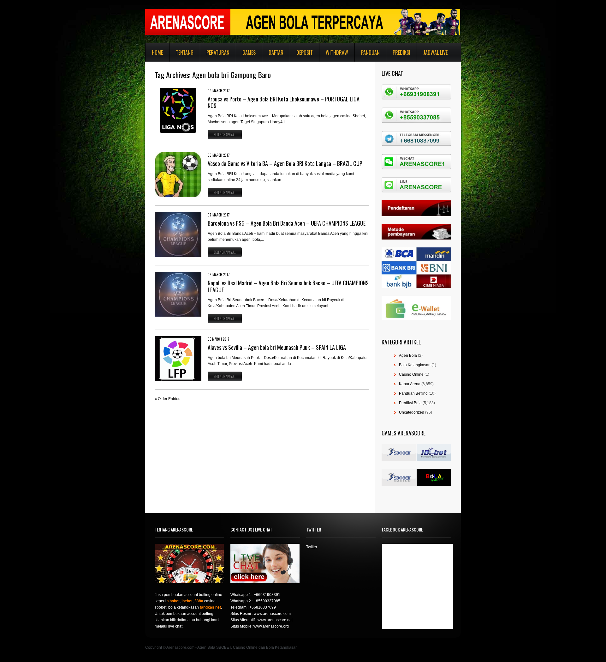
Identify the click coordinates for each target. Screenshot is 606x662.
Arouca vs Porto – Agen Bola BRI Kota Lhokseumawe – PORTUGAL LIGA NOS (283, 102)
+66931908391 (267, 594)
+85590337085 (267, 601)
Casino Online (411, 374)
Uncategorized (411, 412)
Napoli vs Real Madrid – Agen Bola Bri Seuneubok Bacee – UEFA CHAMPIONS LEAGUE (288, 286)
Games (249, 52)
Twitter (311, 547)
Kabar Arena (409, 384)
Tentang (184, 52)
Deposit (304, 52)
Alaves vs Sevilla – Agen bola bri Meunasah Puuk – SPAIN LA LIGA (277, 347)
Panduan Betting (413, 393)
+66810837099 (262, 607)
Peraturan (217, 52)
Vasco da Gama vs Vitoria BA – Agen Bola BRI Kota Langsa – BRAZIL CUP (285, 163)
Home (157, 52)
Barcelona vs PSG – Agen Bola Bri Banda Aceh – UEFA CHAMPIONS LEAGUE (286, 223)
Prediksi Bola (410, 403)
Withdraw (337, 52)
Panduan (370, 52)
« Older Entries (167, 399)
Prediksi (401, 52)
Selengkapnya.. (225, 134)
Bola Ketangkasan (415, 365)
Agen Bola (408, 355)
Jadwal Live (435, 52)
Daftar (276, 52)
